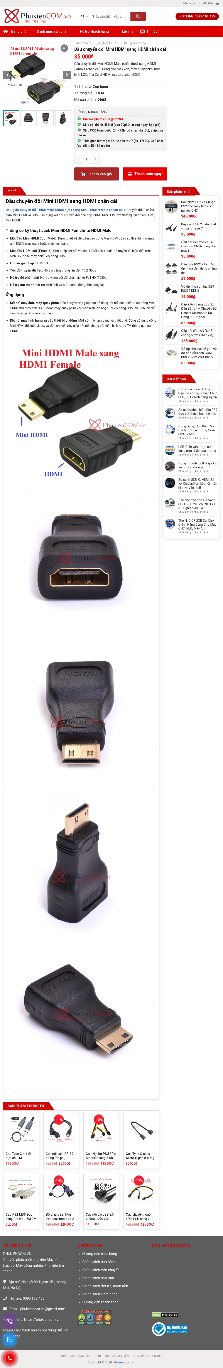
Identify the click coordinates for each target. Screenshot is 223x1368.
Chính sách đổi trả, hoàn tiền (105, 1286)
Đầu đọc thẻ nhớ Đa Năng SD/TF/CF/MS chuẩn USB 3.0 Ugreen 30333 (196, 504)
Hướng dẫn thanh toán (100, 1302)
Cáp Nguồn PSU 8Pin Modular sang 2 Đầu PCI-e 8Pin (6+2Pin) (101, 1158)
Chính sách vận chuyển (112, 1356)
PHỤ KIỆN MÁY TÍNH (106, 43)
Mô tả (12, 191)
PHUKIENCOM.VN (17, 1254)
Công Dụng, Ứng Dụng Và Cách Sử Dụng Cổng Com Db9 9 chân (196, 430)
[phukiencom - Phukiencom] (37, 16)
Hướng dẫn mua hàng (99, 1254)
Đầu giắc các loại (135, 43)
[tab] (12, 191)
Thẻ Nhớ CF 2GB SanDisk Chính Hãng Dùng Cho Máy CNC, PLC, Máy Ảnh (197, 524)
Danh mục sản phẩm (53, 31)
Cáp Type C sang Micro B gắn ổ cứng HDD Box (140, 1158)
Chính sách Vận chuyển (101, 1270)
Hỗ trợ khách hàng (94, 31)
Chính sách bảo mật (98, 1278)
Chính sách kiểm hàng (100, 1294)
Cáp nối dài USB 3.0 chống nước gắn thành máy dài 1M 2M (101, 1219)
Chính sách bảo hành (99, 1262)
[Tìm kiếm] (138, 16)
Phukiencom (123, 1362)
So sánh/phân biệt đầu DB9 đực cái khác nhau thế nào (197, 412)
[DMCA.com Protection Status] (165, 1314)
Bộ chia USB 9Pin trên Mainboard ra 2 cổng (60, 1219)
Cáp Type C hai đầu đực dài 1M (19, 1156)
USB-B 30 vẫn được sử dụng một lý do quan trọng (197, 449)
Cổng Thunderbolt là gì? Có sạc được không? (197, 465)
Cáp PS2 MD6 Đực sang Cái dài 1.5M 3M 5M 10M (21, 1219)
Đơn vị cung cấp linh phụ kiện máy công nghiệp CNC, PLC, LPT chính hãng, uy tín (197, 393)
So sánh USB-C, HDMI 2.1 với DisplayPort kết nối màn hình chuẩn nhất (197, 483)
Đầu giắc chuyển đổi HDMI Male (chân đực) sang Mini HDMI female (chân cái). (66, 210)
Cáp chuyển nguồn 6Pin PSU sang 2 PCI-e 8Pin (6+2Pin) (140, 1219)
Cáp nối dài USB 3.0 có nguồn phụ (60, 1156)
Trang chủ (81, 43)
